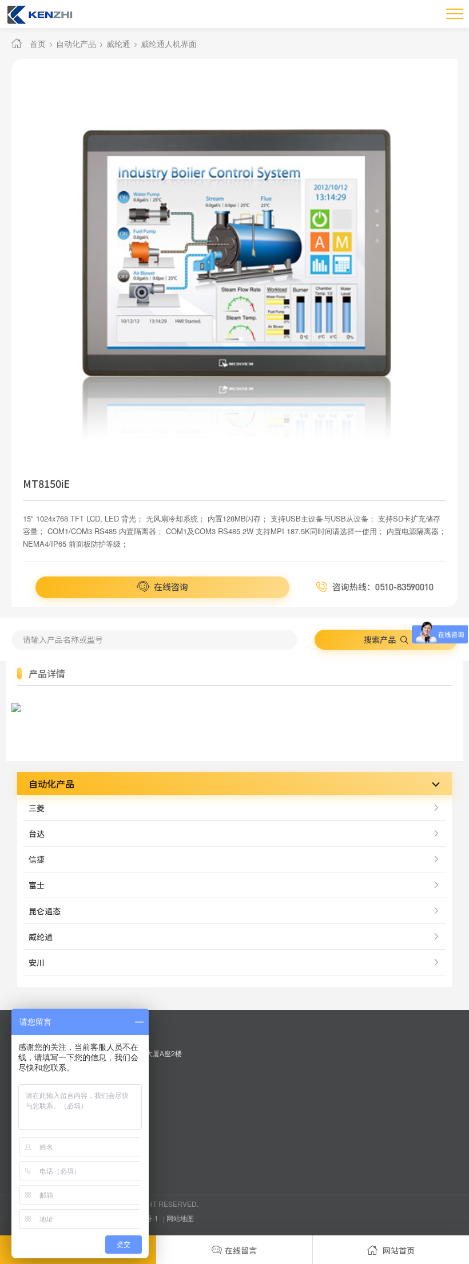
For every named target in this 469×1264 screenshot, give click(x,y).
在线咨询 (170, 586)
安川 (37, 962)
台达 (37, 833)
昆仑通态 (45, 911)
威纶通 (118, 43)
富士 (37, 885)
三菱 (37, 807)
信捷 (37, 859)
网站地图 (180, 1218)
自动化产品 (76, 43)
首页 (38, 43)
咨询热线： (382, 586)
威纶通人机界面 (169, 43)
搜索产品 (381, 639)
